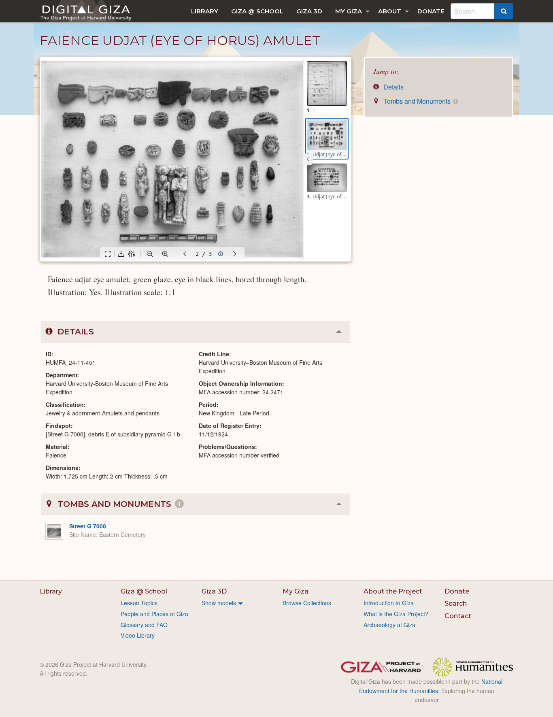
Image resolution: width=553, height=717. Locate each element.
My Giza (348, 11)
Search (456, 603)
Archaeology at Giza (389, 625)
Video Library (138, 635)
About (389, 11)
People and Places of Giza (154, 614)
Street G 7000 (87, 526)
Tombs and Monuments (419, 101)
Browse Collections (307, 603)
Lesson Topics (139, 603)
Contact (458, 616)
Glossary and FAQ (144, 625)
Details (393, 86)
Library (204, 11)
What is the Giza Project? (396, 614)
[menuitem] (205, 11)
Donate (430, 11)
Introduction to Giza (389, 603)
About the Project (393, 591)
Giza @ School (257, 11)
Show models (219, 602)
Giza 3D (309, 11)
